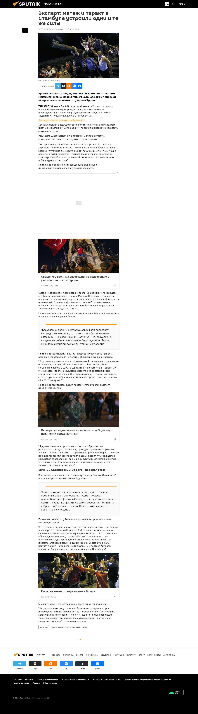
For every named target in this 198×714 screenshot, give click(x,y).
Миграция (119, 655)
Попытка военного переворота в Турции (68, 591)
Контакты (29, 679)
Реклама (36, 683)
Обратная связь (50, 683)
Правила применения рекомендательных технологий (147, 679)
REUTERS (43, 80)
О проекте (17, 679)
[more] (115, 285)
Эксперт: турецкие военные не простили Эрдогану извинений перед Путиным (76, 431)
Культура (131, 655)
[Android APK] (176, 693)
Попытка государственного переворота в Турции (69, 627)
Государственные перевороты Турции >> (61, 120)
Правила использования (47, 679)
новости (55, 655)
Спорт (142, 655)
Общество (105, 655)
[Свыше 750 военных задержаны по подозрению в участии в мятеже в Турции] (78, 256)
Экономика (92, 655)
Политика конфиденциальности (75, 679)
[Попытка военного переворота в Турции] (78, 570)
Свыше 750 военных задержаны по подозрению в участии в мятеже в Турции (75, 278)
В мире (79, 655)
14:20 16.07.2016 (45, 29)
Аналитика (44, 627)
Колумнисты (154, 655)
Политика (68, 655)
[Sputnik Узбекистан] (27, 7)
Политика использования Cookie (106, 679)
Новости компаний (21, 683)
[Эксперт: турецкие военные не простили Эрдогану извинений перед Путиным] (78, 409)
